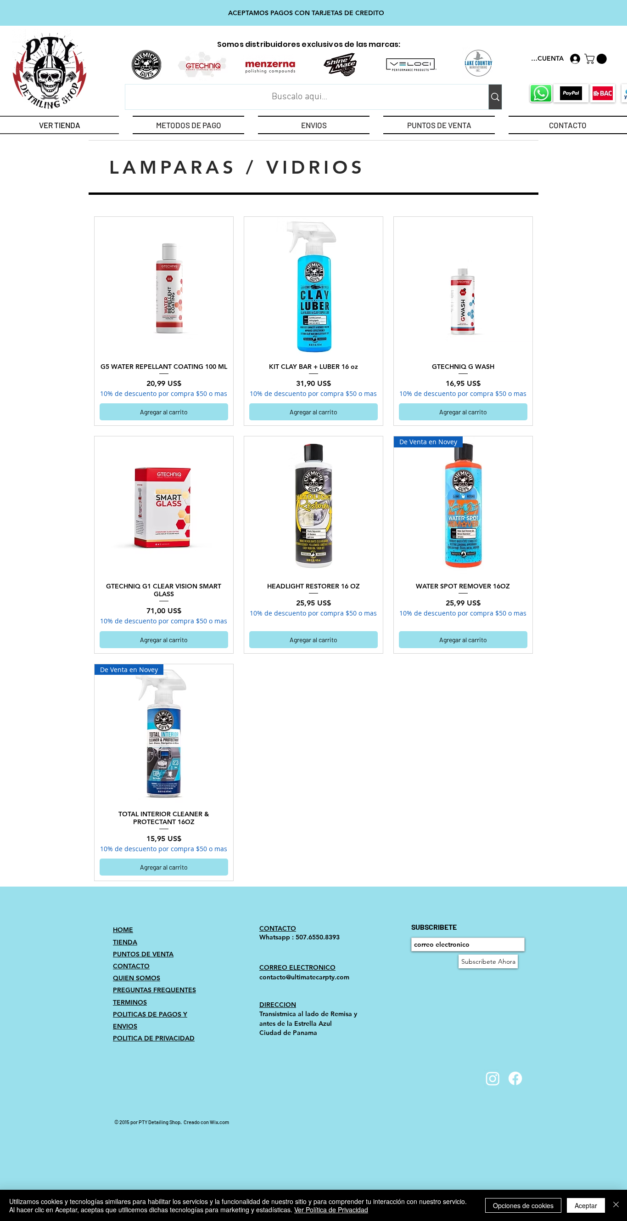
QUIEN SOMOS (136, 978)
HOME (123, 930)
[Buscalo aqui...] (495, 97)
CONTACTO (131, 966)
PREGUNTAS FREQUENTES (154, 990)
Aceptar (586, 1205)
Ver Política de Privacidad (331, 1209)
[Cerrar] (615, 1205)
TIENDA (125, 942)
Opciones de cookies (523, 1205)
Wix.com (219, 1122)
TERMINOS (130, 1002)
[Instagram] (493, 1078)
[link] (596, 59)
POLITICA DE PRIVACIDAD (154, 1038)
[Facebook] (515, 1078)
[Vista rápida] (164, 286)
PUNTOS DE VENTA (143, 954)
